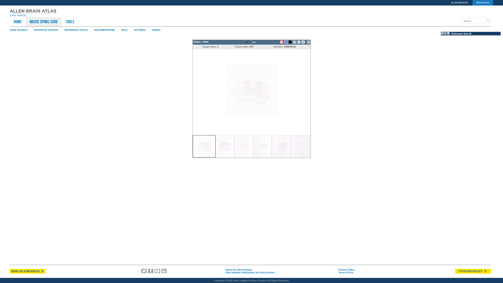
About (156, 30)
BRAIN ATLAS (482, 3)
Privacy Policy (347, 269)
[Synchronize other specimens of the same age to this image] (299, 42)
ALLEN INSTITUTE (459, 3)
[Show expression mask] (290, 42)
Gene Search (18, 30)
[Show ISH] (281, 42)
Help (124, 30)
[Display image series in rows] (448, 33)
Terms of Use (346, 272)
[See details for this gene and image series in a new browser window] (303, 42)
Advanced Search (46, 30)
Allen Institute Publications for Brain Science (250, 272)
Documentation (104, 30)
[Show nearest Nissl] (286, 42)
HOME (18, 21)
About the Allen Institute (238, 269)
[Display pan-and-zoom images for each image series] (442, 33)
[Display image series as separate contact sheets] (445, 33)
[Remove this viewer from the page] (308, 42)
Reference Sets (460, 33)
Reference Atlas (76, 30)
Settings (140, 30)
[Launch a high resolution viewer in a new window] (294, 42)
